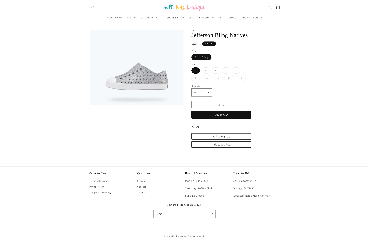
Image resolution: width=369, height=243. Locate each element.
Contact (141, 186)
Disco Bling (203, 57)
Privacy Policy (97, 186)
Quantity (195, 85)
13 (242, 78)
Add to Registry (221, 136)
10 (208, 78)
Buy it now (221, 114)
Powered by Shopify (196, 236)
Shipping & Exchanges (101, 192)
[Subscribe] (211, 214)
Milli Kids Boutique (179, 236)
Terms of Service (98, 181)
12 (231, 78)
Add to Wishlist (221, 144)
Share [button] (198, 126)
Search (141, 181)
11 (219, 78)
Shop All (141, 192)
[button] (93, 7)
